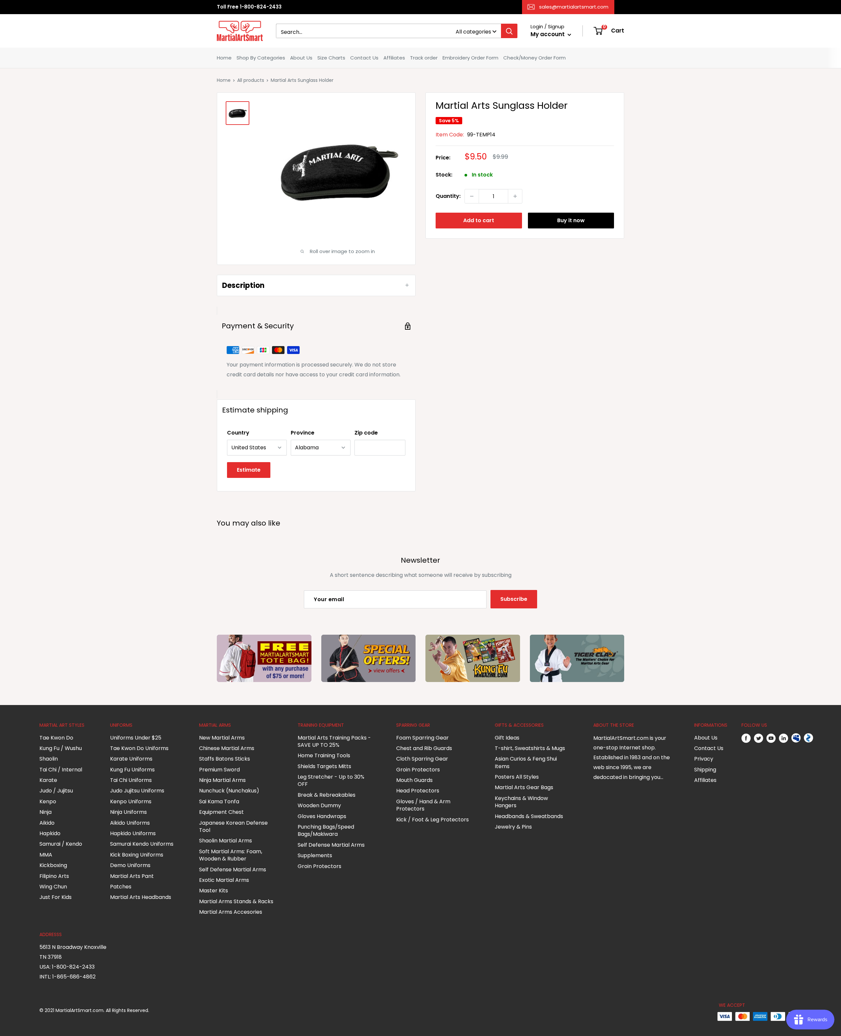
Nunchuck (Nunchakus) (229, 790)
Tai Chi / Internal (60, 769)
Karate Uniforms (131, 759)
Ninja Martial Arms (222, 780)
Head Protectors (417, 790)
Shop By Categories (261, 57)
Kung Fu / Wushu (60, 748)
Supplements (315, 855)
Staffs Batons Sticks (224, 759)
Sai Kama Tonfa (219, 801)
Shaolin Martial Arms (225, 840)
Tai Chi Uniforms (131, 780)
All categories (473, 31)
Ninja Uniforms (128, 812)
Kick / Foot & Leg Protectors (432, 819)
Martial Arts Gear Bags (524, 787)
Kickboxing (53, 865)
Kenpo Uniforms (130, 801)
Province (302, 432)
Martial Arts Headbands (140, 897)
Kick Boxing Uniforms (136, 855)
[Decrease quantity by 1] (472, 196)
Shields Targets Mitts (324, 766)
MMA (45, 855)
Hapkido (49, 833)
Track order (424, 57)
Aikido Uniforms (130, 823)
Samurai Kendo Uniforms (141, 844)
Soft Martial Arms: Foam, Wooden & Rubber (230, 855)
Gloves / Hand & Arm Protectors (423, 805)
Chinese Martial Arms (226, 748)
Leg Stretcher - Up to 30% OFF (331, 780)
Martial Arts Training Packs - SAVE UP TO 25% (334, 741)
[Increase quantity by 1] (515, 196)
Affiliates (394, 57)
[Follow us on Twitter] (758, 738)
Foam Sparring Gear (422, 738)
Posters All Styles (517, 777)
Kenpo (47, 801)
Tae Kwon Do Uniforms (139, 748)
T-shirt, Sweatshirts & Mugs (530, 748)
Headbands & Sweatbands (529, 816)
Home (224, 57)
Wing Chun (53, 886)
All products (250, 80)
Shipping (705, 769)
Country (238, 432)
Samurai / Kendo (60, 844)
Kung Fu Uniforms (132, 769)
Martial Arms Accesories (230, 912)
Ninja (45, 812)
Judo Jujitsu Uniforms (137, 790)
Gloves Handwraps (322, 816)
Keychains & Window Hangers (521, 801)
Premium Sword (219, 769)
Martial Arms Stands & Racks (236, 901)
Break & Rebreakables (326, 795)
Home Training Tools (324, 755)
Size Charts (331, 57)
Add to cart (478, 220)
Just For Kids (55, 897)
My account (548, 34)
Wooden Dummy (319, 805)
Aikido (47, 823)
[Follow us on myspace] (796, 738)
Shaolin (48, 759)
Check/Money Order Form (534, 57)
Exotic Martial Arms (224, 880)
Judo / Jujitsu (56, 790)
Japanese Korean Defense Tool (233, 826)
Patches (120, 886)
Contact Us (364, 57)
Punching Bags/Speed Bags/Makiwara (326, 830)
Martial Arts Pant (132, 876)
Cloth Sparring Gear (422, 759)
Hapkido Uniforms (133, 833)
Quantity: (448, 196)
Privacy (703, 759)
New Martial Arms (222, 738)
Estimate (249, 470)
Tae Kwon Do (56, 738)
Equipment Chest (221, 812)
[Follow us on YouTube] (771, 738)
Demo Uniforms (130, 865)
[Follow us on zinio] (808, 738)
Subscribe (513, 599)
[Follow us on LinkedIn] (783, 738)
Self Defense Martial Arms (232, 869)
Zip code (366, 432)
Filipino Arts (54, 876)
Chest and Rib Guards (424, 748)
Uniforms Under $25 (135, 738)
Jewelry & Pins (513, 827)
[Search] (509, 31)
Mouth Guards (414, 780)
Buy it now (571, 220)
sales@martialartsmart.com (573, 6)
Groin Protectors (319, 866)
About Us (301, 57)
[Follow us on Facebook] (746, 738)
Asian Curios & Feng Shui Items (526, 762)
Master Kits (213, 890)
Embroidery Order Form (470, 57)
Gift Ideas (507, 738)
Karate (48, 780)
